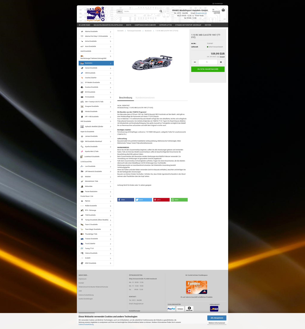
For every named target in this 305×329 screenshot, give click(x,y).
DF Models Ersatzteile (92, 82)
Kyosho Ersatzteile (91, 146)
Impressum (82, 279)
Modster (88, 176)
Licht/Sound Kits (86, 162)
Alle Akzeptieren (217, 318)
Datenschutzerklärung (86, 324)
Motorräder (88, 186)
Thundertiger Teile (91, 234)
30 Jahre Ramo (84, 25)
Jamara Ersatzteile (91, 136)
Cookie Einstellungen (86, 299)
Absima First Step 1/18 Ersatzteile (96, 36)
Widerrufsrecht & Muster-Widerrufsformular (93, 287)
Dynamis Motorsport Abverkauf (188, 25)
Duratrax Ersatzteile (91, 87)
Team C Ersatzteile (91, 224)
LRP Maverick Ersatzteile (93, 171)
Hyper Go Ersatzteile (87, 131)
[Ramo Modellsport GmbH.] (96, 14)
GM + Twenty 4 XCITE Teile (94, 102)
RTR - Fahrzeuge (90, 210)
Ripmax (87, 201)
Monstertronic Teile (91, 181)
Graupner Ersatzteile (92, 106)
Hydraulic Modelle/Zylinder (94, 126)
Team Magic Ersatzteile (93, 229)
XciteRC (87, 258)
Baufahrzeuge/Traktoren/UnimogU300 (93, 58)
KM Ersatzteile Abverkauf (93, 141)
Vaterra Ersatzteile (91, 253)
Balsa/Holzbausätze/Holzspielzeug (108, 25)
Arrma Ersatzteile (91, 41)
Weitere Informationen (217, 323)
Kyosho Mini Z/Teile (91, 151)
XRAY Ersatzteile (90, 263)
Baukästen (88, 63)
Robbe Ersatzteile (91, 206)
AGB (80, 291)
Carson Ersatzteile (91, 68)
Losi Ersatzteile (90, 166)
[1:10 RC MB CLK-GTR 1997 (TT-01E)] (153, 60)
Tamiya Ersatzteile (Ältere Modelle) (96, 220)
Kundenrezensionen (145, 97)
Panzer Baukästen (91, 191)
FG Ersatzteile (89, 97)
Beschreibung (125, 97)
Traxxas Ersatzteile (91, 239)
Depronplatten (165, 25)
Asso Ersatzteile (90, 46)
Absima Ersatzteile (91, 31)
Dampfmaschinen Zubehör (145, 25)
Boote (128, 25)
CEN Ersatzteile (90, 73)
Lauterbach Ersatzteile (91, 156)
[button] (194, 62)
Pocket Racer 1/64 (87, 196)
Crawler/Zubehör (90, 78)
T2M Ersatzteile (90, 215)
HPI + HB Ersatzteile (92, 116)
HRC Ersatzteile (86, 121)
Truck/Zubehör (90, 243)
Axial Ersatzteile (86, 51)
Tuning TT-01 (89, 248)
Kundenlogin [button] (218, 3)
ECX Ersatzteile (90, 92)
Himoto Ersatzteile (91, 111)
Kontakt (81, 283)
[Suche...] (161, 11)
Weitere (208, 25)
